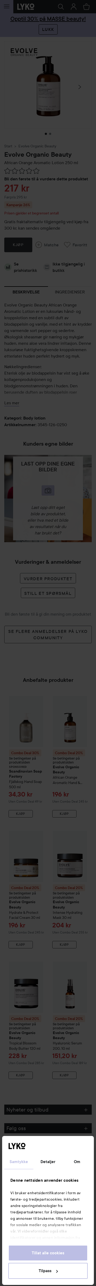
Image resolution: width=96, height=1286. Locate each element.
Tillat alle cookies (48, 1253)
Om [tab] (77, 1161)
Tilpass (45, 1270)
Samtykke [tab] (19, 1161)
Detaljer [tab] (48, 1161)
